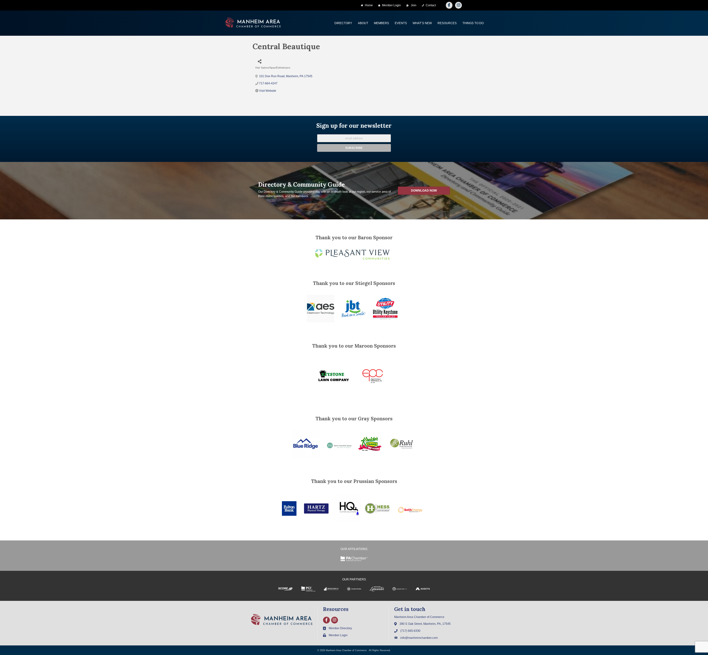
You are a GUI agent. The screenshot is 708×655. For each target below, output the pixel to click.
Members (381, 23)
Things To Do (473, 23)
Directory (343, 23)
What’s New (422, 23)
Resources (447, 23)
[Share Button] (259, 61)
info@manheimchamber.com (419, 637)
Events (401, 23)
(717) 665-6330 (410, 630)
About (363, 23)
